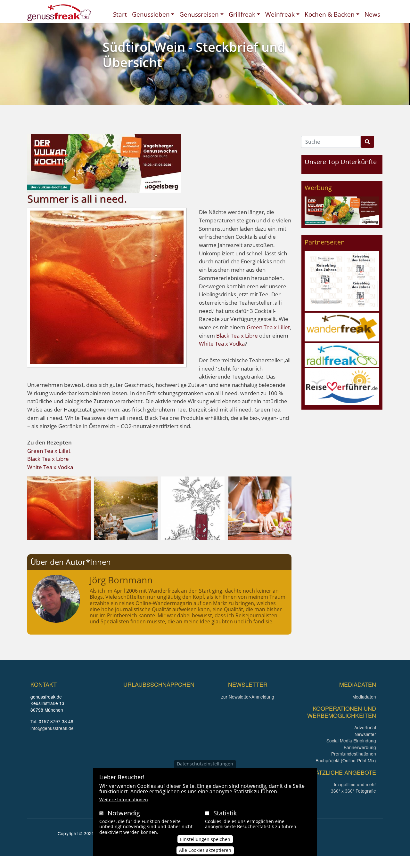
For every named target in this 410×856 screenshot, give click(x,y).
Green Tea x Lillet (268, 327)
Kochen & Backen (330, 14)
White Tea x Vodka (222, 343)
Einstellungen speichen (205, 839)
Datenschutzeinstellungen (205, 764)
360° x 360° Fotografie (353, 791)
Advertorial (365, 727)
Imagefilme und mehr (355, 784)
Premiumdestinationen (353, 753)
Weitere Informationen (123, 799)
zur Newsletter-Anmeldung (247, 696)
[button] (59, 507)
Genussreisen (199, 14)
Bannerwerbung (360, 747)
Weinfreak (280, 14)
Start (120, 14)
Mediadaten (364, 696)
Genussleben (151, 14)
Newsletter (365, 734)
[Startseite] (59, 13)
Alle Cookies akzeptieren (205, 850)
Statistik (225, 813)
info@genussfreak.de (52, 728)
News (372, 14)
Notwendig (124, 813)
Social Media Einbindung (351, 740)
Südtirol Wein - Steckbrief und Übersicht (193, 54)
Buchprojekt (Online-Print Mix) (346, 760)
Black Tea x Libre (237, 335)
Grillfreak (242, 14)
